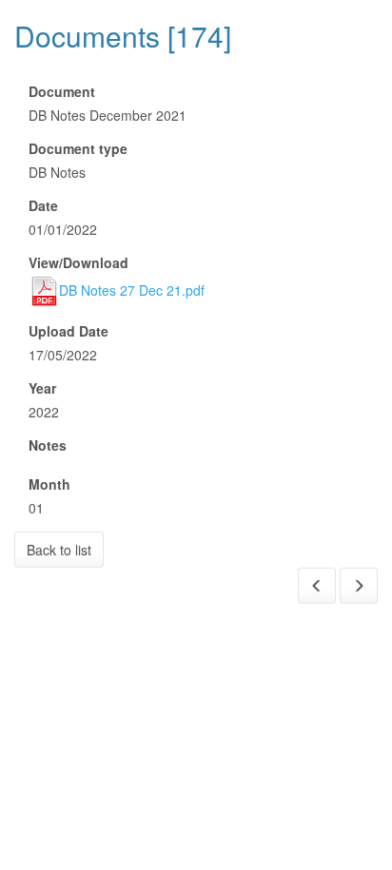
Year (42, 387)
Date (43, 205)
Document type (78, 148)
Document (62, 91)
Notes (48, 444)
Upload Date (68, 330)
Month (49, 483)
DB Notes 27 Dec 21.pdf (132, 290)
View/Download (78, 262)
